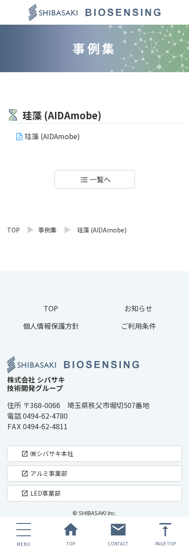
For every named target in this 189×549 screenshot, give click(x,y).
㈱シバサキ (47, 453)
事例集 (47, 229)
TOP (13, 229)
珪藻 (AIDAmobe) (52, 136)
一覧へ (95, 179)
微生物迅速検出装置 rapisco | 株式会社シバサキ (94, 12)
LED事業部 (40, 493)
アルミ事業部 (44, 473)
